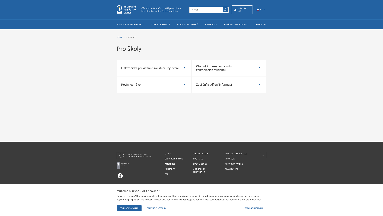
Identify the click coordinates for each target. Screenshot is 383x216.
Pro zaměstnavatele (236, 154)
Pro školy (230, 159)
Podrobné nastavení (253, 208)
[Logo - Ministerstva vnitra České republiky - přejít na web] (134, 165)
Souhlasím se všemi (129, 208)
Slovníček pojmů (174, 159)
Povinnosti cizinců (187, 24)
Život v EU (198, 159)
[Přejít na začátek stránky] (263, 155)
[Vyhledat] (225, 9)
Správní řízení (200, 154)
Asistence (170, 164)
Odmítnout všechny (156, 208)
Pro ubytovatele (234, 164)
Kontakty (261, 24)
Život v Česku (200, 164)
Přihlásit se (242, 9)
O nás (168, 154)
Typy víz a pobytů (160, 24)
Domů (119, 37)
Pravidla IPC (231, 169)
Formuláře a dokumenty (130, 24)
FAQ (166, 174)
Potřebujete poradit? (236, 24)
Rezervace (211, 24)
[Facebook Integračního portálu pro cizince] (134, 175)
